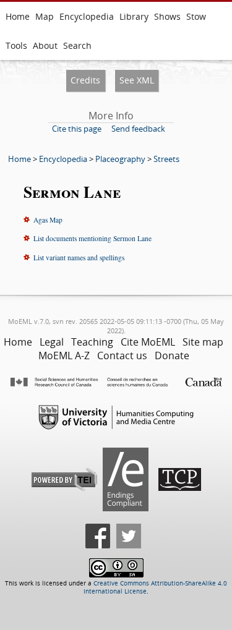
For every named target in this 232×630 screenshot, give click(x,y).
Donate (172, 355)
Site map (203, 342)
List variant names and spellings (78, 257)
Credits (85, 80)
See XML (136, 80)
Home (18, 16)
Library (133, 16)
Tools (16, 45)
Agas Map (47, 219)
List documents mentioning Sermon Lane (92, 238)
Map (44, 16)
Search (77, 45)
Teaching (92, 342)
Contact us (122, 355)
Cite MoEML (148, 342)
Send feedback (138, 128)
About (45, 45)
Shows (167, 16)
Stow (196, 16)
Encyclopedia (86, 16)
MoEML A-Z (64, 355)
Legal (52, 342)
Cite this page (76, 128)
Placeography (120, 158)
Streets (166, 158)
